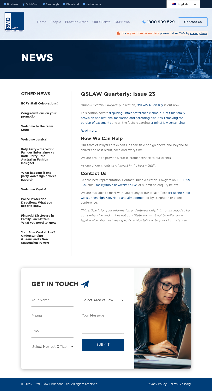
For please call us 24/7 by (164, 33)
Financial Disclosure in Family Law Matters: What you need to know (38, 219)
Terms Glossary (180, 384)
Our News (122, 22)
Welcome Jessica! (34, 139)
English (182, 4)
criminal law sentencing (168, 122)
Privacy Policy (157, 384)
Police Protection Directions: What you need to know (36, 203)
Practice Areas (76, 22)
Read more (88, 130)
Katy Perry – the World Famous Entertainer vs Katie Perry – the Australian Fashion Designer (37, 156)
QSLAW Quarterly (150, 105)
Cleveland (72, 4)
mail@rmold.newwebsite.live (116, 185)
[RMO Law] (14, 21)
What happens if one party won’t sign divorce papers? (39, 176)
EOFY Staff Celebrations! (39, 103)
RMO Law (41, 384)
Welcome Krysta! (33, 189)
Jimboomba (93, 4)
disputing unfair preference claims (133, 113)
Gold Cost (32, 4)
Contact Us (193, 22)
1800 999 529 (161, 22)
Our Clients (101, 22)
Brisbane (12, 4)
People (56, 22)
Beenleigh (52, 4)
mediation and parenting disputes (138, 118)
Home (41, 22)
